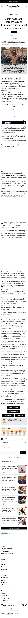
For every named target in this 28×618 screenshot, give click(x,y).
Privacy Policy (5, 598)
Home (3, 546)
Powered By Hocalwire (6, 614)
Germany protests (8, 415)
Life (2, 585)
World (14, 32)
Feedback (4, 595)
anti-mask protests (13, 411)
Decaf (3, 580)
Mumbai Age (4, 577)
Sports (3, 562)
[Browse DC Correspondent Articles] (4, 420)
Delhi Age (4, 575)
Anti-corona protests (13, 407)
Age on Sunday (15, 1)
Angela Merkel (20, 415)
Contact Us (4, 600)
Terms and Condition (7, 591)
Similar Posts (6, 533)
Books (3, 559)
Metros (3, 566)
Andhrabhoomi (5, 551)
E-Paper (3, 593)
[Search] (26, 6)
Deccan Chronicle (6, 548)
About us (4, 582)
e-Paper (9, 1)
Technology (4, 569)
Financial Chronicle (7, 553)
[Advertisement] (14, 159)
